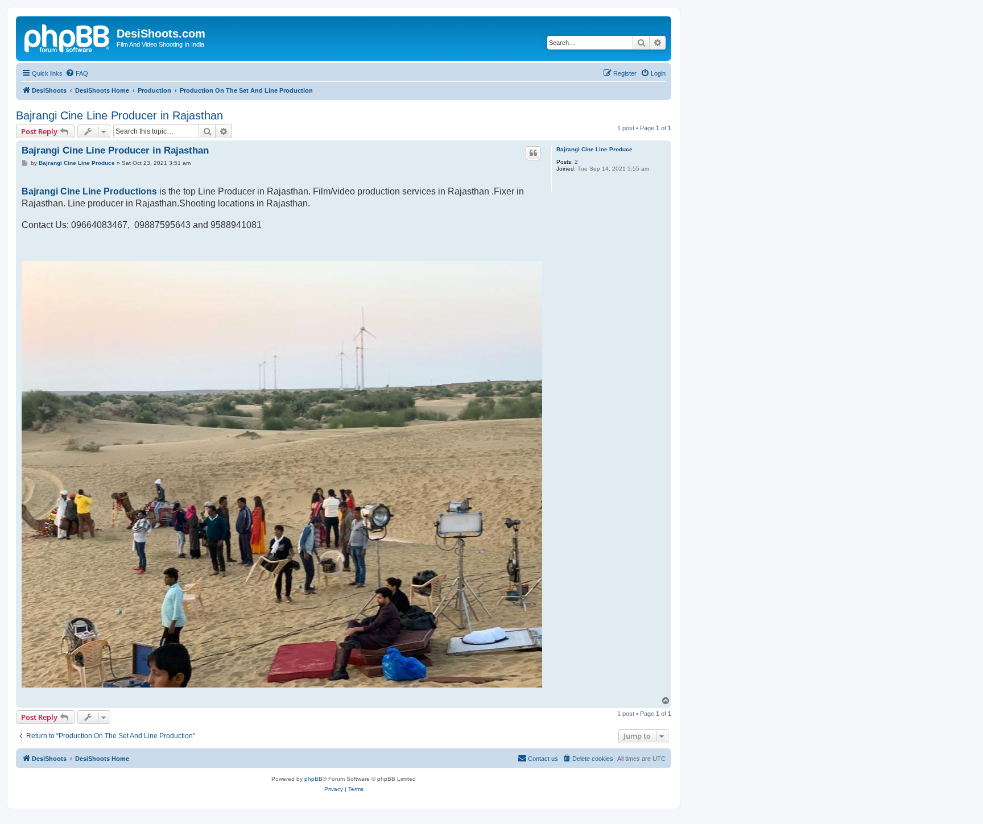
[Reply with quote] (533, 153)
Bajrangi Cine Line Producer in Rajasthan (119, 115)
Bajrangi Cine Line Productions (89, 191)
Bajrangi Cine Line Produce (594, 149)
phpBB (313, 779)
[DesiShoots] (68, 37)
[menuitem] (76, 73)
